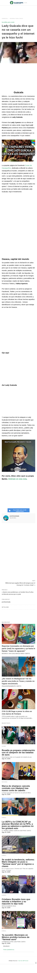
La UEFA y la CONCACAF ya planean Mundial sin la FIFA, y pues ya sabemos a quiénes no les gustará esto (18, 824)
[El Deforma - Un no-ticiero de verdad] (18, 2)
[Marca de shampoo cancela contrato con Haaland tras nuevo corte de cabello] (18, 771)
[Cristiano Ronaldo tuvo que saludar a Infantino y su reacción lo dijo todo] (18, 884)
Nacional (5, 781)
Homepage (5, 18)
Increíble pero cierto (16, 18)
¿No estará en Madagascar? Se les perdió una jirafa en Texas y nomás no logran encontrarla (18, 681)
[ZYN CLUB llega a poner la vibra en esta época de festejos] (18, 699)
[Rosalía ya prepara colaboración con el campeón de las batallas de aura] (18, 735)
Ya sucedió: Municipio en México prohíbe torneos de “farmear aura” (15, 937)
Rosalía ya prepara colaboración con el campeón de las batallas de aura (18, 752)
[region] (18, 9)
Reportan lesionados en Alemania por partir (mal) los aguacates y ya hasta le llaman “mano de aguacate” (18, 648)
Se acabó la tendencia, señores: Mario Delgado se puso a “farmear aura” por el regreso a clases (18, 862)
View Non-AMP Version (23, 960)
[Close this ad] (35, 963)
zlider (4, 746)
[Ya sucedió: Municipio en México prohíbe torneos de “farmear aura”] (18, 920)
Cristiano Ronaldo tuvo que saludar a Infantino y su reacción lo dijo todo (16, 901)
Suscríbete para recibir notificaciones (19, 510)
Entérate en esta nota (17, 479)
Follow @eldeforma (8, 949)
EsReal (4, 817)
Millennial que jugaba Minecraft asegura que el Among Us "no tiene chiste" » (20, 584)
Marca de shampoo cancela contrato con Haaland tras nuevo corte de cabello (16, 788)
